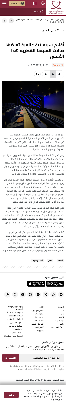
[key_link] (40, 37)
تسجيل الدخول (15, 3)
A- (46, 74)
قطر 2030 (39, 317)
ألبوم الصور (39, 327)
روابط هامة (18, 329)
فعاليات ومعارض (16, 326)
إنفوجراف (39, 330)
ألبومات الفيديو (37, 324)
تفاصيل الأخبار (51, 30)
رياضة (62, 324)
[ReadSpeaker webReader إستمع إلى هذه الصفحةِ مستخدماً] (37, 74)
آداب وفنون (37, 260)
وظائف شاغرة (17, 332)
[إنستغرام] (30, 294)
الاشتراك (10, 358)
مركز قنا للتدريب (16, 322)
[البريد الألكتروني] (47, 37)
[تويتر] (54, 37)
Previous (11, 21)
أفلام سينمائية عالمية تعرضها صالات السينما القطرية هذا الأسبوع (34, 50)
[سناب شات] (15, 294)
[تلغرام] (61, 294)
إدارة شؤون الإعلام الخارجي (15, 308)
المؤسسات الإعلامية (15, 312)
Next (4, 21)
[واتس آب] (53, 294)
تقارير (41, 307)
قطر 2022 (39, 314)
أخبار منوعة (59, 320)
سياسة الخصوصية (25, 369)
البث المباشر (38, 320)
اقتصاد (61, 317)
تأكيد (11, 395)
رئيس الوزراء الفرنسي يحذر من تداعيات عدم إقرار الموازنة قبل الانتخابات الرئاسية (40, 21)
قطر (50, 260)
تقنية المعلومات (57, 327)
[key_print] (24, 37)
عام (62, 314)
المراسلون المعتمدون (14, 319)
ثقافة (60, 260)
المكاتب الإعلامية (16, 316)
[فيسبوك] (61, 37)
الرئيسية (61, 307)
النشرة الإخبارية (37, 310)
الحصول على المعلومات (13, 336)
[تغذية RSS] (7, 294)
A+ (60, 74)
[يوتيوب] (23, 294)
